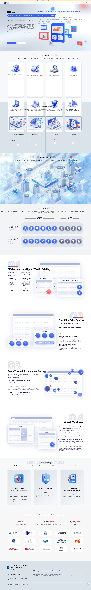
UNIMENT (42, 0)
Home (19, 2)
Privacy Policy (27, 584)
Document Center (40, 2)
